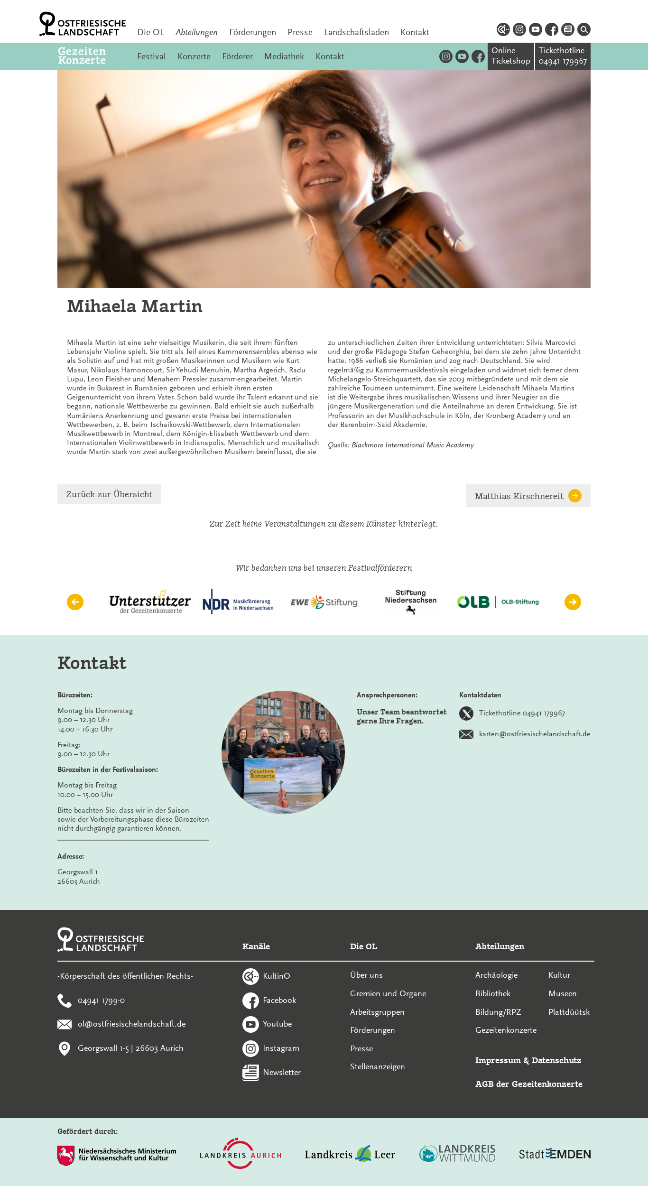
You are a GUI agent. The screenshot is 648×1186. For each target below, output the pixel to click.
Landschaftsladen (356, 32)
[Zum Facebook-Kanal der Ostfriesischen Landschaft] (551, 31)
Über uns (366, 975)
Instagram (281, 1048)
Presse (300, 32)
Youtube (277, 1023)
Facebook (279, 999)
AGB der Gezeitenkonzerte (529, 1083)
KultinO (276, 975)
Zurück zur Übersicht (109, 494)
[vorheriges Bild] (75, 602)
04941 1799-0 (101, 999)
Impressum (498, 1060)
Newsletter (282, 1071)
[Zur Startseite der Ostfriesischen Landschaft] (82, 24)
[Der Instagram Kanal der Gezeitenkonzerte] (446, 56)
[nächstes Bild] (573, 602)
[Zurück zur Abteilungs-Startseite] (92, 56)
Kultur (559, 975)
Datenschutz (557, 1060)
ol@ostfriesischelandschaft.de (131, 1023)
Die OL (150, 32)
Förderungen (252, 32)
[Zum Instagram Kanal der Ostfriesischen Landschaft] (519, 31)
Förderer (237, 56)
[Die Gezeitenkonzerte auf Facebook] (478, 56)
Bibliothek (492, 993)
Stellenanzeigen (377, 1066)
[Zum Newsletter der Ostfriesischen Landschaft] (567, 31)
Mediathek (284, 56)
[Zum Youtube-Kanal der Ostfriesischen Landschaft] (535, 31)
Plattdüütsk (569, 1012)
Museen (562, 993)
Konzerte (194, 56)
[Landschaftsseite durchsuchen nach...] (584, 31)
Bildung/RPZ (498, 1012)
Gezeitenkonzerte (506, 1030)
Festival (151, 56)
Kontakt (414, 32)
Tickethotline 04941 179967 (522, 713)
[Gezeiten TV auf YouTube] (462, 56)
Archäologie (496, 975)
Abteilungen (197, 32)
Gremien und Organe (388, 993)
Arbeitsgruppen (377, 1012)
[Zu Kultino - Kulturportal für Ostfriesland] (503, 31)
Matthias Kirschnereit (519, 496)
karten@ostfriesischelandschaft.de (535, 734)
